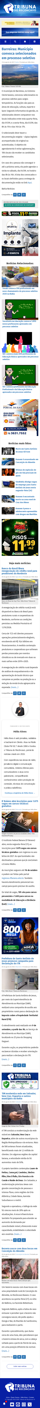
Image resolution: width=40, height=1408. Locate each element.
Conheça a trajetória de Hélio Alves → (20, 793)
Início (7, 1397)
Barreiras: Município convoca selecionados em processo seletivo (19, 53)
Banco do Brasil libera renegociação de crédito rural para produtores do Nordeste (19, 571)
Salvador (18, 1102)
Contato (31, 1397)
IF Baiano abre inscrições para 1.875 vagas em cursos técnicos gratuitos (20, 804)
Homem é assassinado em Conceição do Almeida (27, 460)
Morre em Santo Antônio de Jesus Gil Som (26, 450)
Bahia (17, 62)
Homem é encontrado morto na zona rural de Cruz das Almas (26, 499)
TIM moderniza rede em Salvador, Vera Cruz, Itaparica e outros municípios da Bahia (19, 1096)
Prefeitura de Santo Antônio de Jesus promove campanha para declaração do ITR (18, 961)
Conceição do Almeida (22, 1254)
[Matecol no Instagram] (20, 213)
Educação (19, 809)
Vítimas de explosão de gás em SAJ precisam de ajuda (26, 473)
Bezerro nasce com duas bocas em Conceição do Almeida (19, 1249)
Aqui (30, 182)
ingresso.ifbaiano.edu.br (12, 878)
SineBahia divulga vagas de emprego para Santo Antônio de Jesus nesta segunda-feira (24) (26, 486)
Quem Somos (15, 1397)
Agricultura (19, 577)
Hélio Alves (24, 1397)
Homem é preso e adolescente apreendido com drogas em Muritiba (26, 511)
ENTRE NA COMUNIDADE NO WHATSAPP (20, 205)
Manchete (19, 967)
